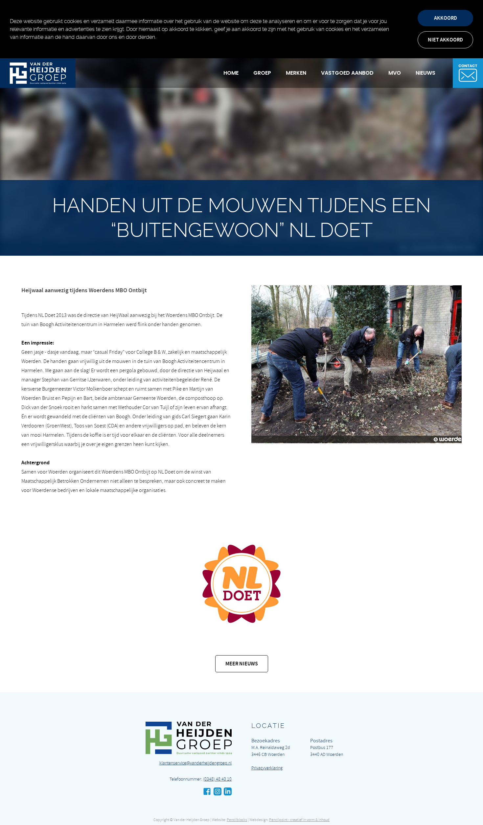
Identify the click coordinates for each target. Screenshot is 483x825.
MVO (394, 73)
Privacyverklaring (267, 768)
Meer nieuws (241, 663)
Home (231, 73)
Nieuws (425, 73)
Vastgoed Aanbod (347, 73)
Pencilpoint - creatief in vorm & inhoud (299, 819)
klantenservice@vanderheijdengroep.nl (195, 763)
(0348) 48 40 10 (217, 779)
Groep (262, 73)
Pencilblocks (237, 819)
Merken (296, 73)
